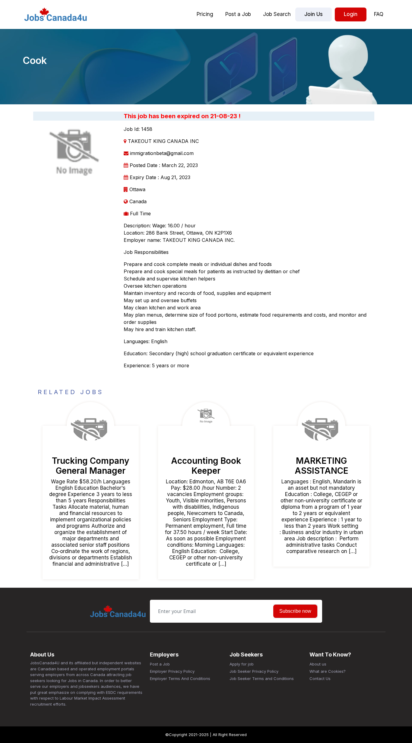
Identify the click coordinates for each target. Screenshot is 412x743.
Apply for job (242, 664)
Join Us (313, 14)
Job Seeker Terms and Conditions (262, 678)
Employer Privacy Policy (172, 671)
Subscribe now (295, 611)
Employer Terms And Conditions (180, 678)
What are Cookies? (327, 671)
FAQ (378, 14)
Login (350, 14)
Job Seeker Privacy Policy (254, 671)
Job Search (277, 14)
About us (317, 664)
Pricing (205, 14)
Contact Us (320, 678)
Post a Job (238, 14)
